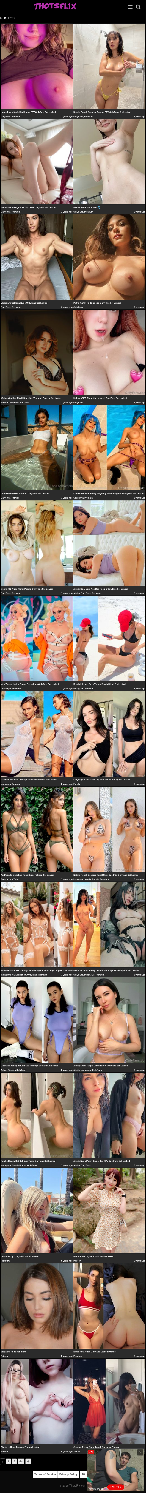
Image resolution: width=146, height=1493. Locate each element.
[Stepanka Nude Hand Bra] (37, 1306)
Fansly (76, 784)
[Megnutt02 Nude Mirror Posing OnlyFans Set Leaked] (37, 543)
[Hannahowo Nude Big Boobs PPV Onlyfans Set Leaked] (37, 66)
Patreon (5, 402)
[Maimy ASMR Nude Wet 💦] (109, 161)
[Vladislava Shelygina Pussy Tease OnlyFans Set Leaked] (37, 161)
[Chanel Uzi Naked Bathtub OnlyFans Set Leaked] (37, 447)
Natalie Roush (92, 879)
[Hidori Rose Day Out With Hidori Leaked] (109, 1210)
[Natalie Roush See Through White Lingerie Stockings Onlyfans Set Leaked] (37, 924)
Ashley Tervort (8, 1070)
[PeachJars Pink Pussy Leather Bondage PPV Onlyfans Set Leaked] (109, 924)
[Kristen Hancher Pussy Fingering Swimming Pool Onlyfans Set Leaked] (109, 447)
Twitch (76, 1451)
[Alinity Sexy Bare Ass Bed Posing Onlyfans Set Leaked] (109, 543)
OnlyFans (5, 116)
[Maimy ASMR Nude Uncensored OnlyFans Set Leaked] (109, 352)
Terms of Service (45, 1474)
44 (21, 1461)
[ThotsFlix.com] (55, 7)
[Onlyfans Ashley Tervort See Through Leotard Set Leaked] (37, 1020)
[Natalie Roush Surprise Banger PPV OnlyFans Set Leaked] (109, 66)
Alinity (76, 593)
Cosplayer (78, 498)
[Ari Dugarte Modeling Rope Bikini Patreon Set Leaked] (37, 829)
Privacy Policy (68, 1474)
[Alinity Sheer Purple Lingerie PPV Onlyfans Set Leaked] (109, 1020)
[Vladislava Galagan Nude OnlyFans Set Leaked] (37, 257)
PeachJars (89, 975)
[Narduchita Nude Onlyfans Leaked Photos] (109, 1306)
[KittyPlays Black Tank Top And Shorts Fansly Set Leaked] (109, 733)
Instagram (78, 688)
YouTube (24, 402)
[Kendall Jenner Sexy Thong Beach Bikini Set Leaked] (109, 638)
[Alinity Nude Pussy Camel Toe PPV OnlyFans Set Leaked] (109, 1115)
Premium (16, 116)
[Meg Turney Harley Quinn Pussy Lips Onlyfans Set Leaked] (37, 638)
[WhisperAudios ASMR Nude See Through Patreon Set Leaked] (37, 352)
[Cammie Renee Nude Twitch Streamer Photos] (109, 1401)
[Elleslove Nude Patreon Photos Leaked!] (37, 1401)
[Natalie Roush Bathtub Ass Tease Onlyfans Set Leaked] (37, 1115)
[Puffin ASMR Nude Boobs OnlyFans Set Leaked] (109, 257)
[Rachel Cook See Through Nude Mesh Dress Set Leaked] (37, 733)
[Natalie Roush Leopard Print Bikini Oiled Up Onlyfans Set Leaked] (109, 829)
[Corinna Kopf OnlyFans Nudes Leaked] (37, 1210)
